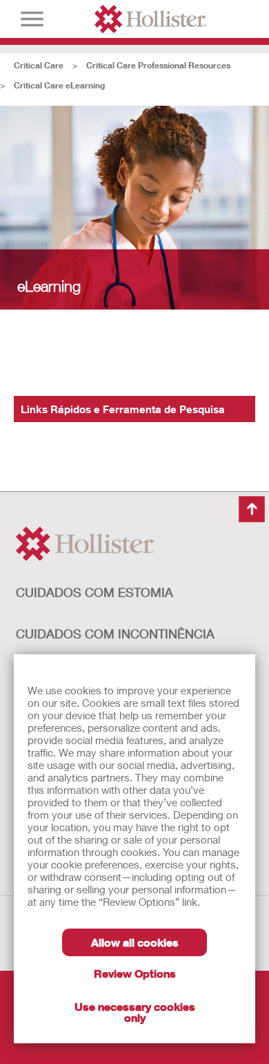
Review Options (135, 973)
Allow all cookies (135, 942)
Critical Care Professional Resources (158, 65)
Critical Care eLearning (59, 85)
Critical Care (38, 65)
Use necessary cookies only (134, 1012)
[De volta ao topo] (252, 509)
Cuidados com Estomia (94, 592)
